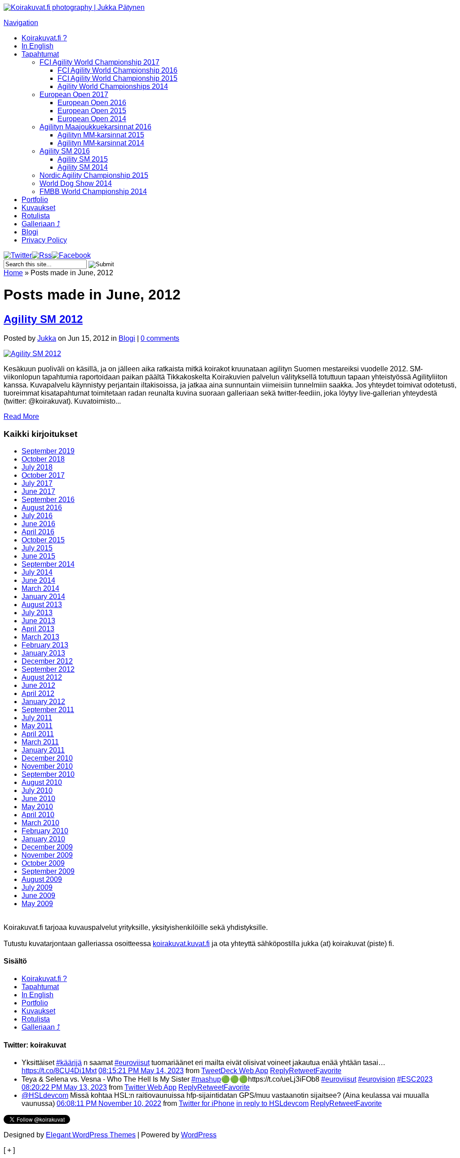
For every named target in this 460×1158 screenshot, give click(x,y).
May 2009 (37, 903)
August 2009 (42, 879)
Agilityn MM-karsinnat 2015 (101, 135)
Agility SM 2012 (43, 319)
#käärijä (69, 1062)
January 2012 (43, 701)
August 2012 (42, 677)
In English (37, 46)
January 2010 (43, 839)
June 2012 (38, 685)
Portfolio (35, 199)
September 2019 (48, 451)
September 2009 (48, 871)
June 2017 (38, 491)
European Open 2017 (74, 94)
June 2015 (38, 556)
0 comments (160, 338)
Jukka (46, 338)
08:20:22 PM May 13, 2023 (64, 1087)
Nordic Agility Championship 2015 (94, 175)
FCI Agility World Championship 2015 (117, 78)
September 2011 (48, 709)
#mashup (206, 1079)
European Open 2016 (92, 102)
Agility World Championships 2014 (113, 86)
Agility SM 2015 (83, 159)
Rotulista (36, 216)
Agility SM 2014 (83, 167)
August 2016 (42, 507)
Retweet (302, 1070)
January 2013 (43, 653)
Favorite (328, 1070)
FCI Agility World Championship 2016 (117, 70)
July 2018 (37, 467)
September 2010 (48, 774)
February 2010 (45, 831)
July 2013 (37, 612)
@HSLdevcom (45, 1095)
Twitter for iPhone (206, 1103)
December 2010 (47, 758)
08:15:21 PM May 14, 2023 (141, 1070)
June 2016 (38, 524)
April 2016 (38, 532)
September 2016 (48, 499)
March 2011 (40, 742)
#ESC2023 (415, 1079)
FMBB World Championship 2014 (93, 191)
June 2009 (38, 895)
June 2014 (38, 580)
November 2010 (47, 766)
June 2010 (38, 798)
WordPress (199, 1135)
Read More (21, 416)
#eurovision (376, 1079)
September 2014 (48, 564)
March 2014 (40, 588)
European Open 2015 (92, 110)
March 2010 (40, 823)
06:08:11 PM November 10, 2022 (109, 1103)
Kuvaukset (38, 207)
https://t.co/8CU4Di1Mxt (59, 1070)
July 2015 (37, 548)
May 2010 (37, 806)
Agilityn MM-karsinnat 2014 (101, 143)
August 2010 (42, 782)
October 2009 (43, 863)
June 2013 (38, 621)
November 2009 (47, 855)
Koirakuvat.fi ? (44, 38)
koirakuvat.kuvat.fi (181, 943)
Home (13, 273)
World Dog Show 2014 (76, 183)
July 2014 (37, 572)
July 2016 (37, 516)
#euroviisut (132, 1062)
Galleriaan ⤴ (41, 224)
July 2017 (37, 483)
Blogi (30, 232)
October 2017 (43, 475)
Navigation (21, 22)
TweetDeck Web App (234, 1070)
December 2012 (47, 661)
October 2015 (43, 540)
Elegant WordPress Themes (91, 1135)
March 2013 (40, 637)
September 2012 (48, 669)
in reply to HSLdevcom (272, 1103)
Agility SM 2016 (65, 151)
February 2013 (45, 645)
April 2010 (38, 815)
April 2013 (38, 629)
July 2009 (37, 887)
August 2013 (42, 604)
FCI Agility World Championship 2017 (99, 62)
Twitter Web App (150, 1087)
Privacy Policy (44, 240)
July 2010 (37, 790)
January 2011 (43, 750)
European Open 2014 (92, 119)
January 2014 (43, 596)
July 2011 (37, 718)
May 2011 (37, 726)
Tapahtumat (40, 54)
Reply (279, 1070)
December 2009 (47, 847)
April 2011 (38, 734)
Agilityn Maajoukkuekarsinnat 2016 (95, 127)
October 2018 (43, 459)
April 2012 (38, 693)
